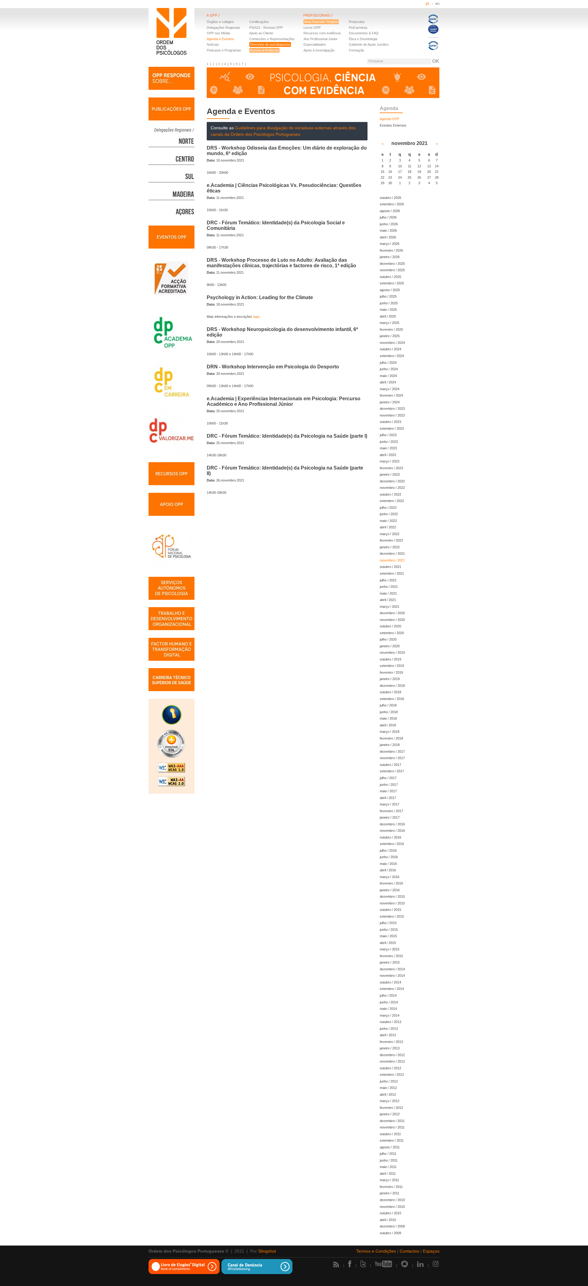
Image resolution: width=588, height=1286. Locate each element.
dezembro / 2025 (392, 263)
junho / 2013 (389, 1028)
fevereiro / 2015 (391, 956)
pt (427, 4)
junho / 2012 (389, 1081)
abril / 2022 (388, 527)
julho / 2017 (388, 778)
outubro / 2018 (390, 692)
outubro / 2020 (390, 626)
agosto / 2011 (390, 1147)
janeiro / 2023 (390, 474)
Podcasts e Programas (224, 50)
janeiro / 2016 (390, 890)
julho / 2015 (388, 923)
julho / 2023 (388, 435)
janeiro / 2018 (390, 745)
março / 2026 (389, 243)
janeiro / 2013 (390, 1048)
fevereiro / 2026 (391, 250)
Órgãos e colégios (220, 22)
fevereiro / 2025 (391, 329)
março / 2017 (389, 804)
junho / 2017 (389, 784)
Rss (336, 1264)
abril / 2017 (388, 798)
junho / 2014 (389, 1002)
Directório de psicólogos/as (270, 44)
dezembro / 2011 (392, 1121)
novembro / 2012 (392, 1061)
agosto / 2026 (390, 211)
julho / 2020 (388, 639)
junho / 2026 (389, 224)
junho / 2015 (389, 929)
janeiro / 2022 (390, 547)
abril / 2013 (388, 1035)
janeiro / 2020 (390, 646)
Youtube (383, 1264)
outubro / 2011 (390, 1134)
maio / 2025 (388, 309)
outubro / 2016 (390, 837)
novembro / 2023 (392, 415)
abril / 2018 (388, 725)
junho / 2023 (389, 441)
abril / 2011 (388, 1173)
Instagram (436, 1264)
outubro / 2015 (390, 909)
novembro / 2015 (392, 903)
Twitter (363, 1264)
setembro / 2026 (392, 204)
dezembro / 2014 (392, 969)
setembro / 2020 (392, 633)
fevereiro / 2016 (391, 883)
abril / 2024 (388, 382)
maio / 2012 (388, 1088)
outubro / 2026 (390, 198)
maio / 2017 (388, 791)
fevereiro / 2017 (391, 811)
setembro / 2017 (392, 771)
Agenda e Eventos (220, 39)
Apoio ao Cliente (261, 33)
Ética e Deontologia (363, 39)
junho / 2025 (389, 303)
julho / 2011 (388, 1153)
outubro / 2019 (390, 659)
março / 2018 (389, 731)
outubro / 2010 (390, 1213)
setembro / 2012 (392, 1074)
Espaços (431, 1251)
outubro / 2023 (390, 422)
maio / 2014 (388, 1008)
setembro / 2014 (392, 989)
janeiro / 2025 (390, 336)
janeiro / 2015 (390, 962)
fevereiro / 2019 (391, 672)
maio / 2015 (388, 936)
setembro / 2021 (392, 573)
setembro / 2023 (392, 428)
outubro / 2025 (390, 277)
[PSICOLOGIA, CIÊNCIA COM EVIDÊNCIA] (323, 83)
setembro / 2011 (392, 1140)
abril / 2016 (388, 870)
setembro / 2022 (392, 501)
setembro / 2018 (392, 699)
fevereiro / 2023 (391, 468)
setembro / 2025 (392, 283)
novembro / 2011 (392, 1127)
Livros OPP (312, 27)
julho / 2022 (388, 507)
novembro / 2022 (392, 487)
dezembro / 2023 (392, 408)
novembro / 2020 (392, 620)
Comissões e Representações (272, 39)
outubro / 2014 (390, 982)
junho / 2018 (389, 712)
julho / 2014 (388, 995)
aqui (256, 316)
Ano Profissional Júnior (320, 39)
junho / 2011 (389, 1160)
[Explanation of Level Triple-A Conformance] (171, 768)
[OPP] (255, 19)
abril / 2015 (388, 943)
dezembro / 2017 (392, 751)
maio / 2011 (388, 1167)
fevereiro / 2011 (391, 1187)
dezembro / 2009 (392, 1226)
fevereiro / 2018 (391, 738)
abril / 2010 (388, 1220)
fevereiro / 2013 (391, 1042)
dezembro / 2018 (392, 685)
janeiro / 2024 (390, 402)
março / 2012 (389, 1101)
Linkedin (420, 1264)
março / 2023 (389, 461)
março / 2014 (389, 1015)
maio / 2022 (388, 521)
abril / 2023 (388, 455)
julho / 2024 (388, 362)
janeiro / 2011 (389, 1193)
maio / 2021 (388, 593)
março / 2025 (389, 323)
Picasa (404, 1264)
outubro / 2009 (390, 1233)
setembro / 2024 (392, 356)
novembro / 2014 (392, 975)
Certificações (259, 22)
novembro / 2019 (392, 652)
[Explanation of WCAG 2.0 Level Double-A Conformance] (171, 782)
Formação (356, 50)
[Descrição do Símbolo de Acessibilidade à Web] (171, 715)
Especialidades (314, 44)
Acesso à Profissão (264, 50)
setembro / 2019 (392, 666)
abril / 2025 (388, 316)
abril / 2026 (388, 237)
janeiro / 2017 (390, 817)
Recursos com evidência (322, 33)
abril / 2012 (388, 1094)
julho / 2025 (388, 296)
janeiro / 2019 (390, 679)
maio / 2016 (388, 864)
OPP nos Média (218, 33)
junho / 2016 (389, 857)
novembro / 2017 (392, 758)
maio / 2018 (388, 718)
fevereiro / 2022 (391, 540)
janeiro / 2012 (390, 1114)
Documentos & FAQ (364, 33)
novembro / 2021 (392, 560)
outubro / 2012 (390, 1068)
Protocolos (357, 22)
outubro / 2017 (390, 765)
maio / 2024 (388, 376)
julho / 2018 (388, 705)
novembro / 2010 (392, 1206)
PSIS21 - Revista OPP (266, 27)
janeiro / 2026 (390, 257)
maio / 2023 (388, 448)
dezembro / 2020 (392, 613)
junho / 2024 (389, 369)
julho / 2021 (388, 580)
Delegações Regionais (223, 27)
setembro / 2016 (392, 844)
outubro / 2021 (390, 567)
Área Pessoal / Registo (321, 22)
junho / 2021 (389, 586)
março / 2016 (389, 877)
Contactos (409, 1251)
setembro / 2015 (392, 916)
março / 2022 (389, 534)
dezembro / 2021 (392, 553)
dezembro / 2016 (392, 824)
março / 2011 (389, 1180)
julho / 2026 (388, 217)
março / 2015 (389, 949)
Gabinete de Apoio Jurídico (369, 44)
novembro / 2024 (392, 342)
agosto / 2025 (390, 290)
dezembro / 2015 (392, 896)
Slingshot (267, 1251)
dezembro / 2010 (392, 1200)
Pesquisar (375, 61)
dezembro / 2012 (392, 1055)
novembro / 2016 (392, 830)
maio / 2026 (388, 230)
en (437, 4)
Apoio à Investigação (318, 50)
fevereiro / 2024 (391, 395)
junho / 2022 (389, 514)
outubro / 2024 (390, 349)
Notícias (213, 44)
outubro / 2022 (390, 494)
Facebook (349, 1264)
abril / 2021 (388, 600)
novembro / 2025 (392, 270)
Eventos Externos (393, 125)
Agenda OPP (389, 119)
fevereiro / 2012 (391, 1107)
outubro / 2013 (390, 1022)
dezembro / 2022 (392, 481)
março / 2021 (389, 606)
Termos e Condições (376, 1251)
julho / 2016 (388, 850)
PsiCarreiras (358, 27)
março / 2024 (389, 389)
